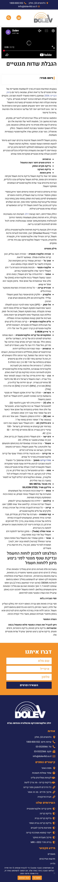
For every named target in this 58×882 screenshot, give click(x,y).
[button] (18, 17)
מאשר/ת (37, 878)
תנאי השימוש (24, 878)
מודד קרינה (45, 460)
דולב (27, 214)
